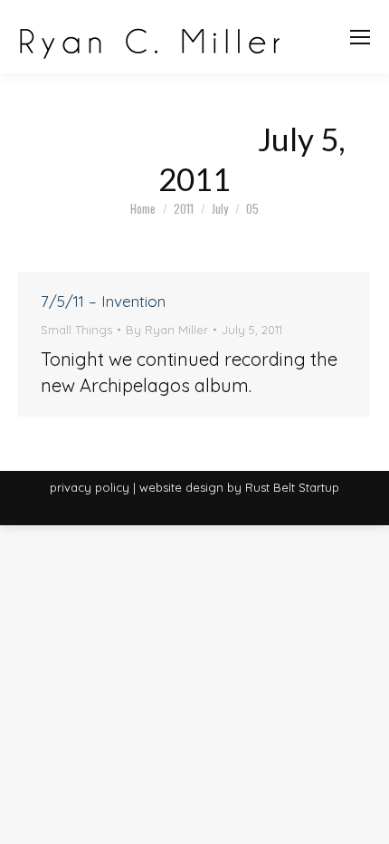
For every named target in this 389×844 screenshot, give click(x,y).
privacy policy (89, 487)
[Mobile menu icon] (360, 37)
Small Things (76, 329)
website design (181, 487)
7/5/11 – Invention (103, 301)
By (167, 329)
